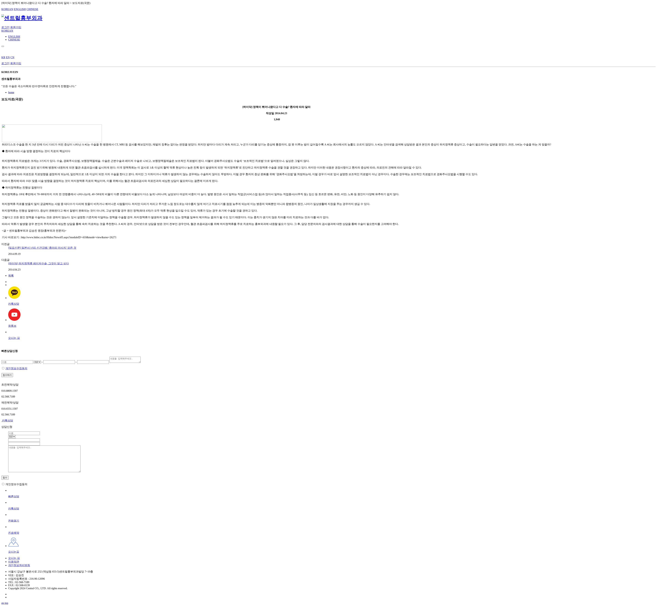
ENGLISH (20, 9)
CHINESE (32, 9)
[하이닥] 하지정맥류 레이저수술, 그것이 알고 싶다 (38, 263)
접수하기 (7, 375)
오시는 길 (14, 558)
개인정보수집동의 (16, 368)
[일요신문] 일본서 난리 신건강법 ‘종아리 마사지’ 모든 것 (42, 247)
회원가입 (15, 27)
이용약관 (13, 561)
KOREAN (7, 9)
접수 (5, 477)
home (11, 92)
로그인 (5, 27)
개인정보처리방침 (19, 565)
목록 (11, 275)
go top (4, 603)
